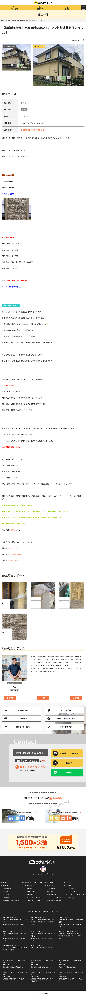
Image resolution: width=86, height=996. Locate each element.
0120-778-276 (14, 560)
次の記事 (10, 698)
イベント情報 (13, 9)
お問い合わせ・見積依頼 (54, 901)
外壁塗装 (24, 109)
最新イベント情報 (23, 727)
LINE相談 (68, 772)
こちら (24, 410)
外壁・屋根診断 (51, 895)
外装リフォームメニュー (66, 718)
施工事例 (5, 891)
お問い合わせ (69, 753)
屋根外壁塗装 (30, 895)
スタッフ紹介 (70, 888)
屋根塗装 (29, 888)
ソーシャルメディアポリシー (42, 874)
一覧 (43, 698)
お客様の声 (23, 718)
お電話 (67, 9)
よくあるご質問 (70, 882)
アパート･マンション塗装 (34, 898)
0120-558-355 (14, 548)
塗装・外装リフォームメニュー (33, 882)
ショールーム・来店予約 (54, 898)
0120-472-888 (15, 554)
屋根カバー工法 (31, 891)
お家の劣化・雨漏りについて (11, 901)
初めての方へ (66, 710)
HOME (5, 882)
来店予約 (40, 9)
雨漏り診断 (50, 891)
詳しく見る (14, 691)
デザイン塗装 (7, 898)
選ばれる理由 (23, 710)
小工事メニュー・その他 (33, 901)
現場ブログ (50, 885)
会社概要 (68, 885)
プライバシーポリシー (72, 891)
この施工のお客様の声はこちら (32, 130)
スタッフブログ (66, 727)
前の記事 (76, 698)
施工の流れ (6, 895)
